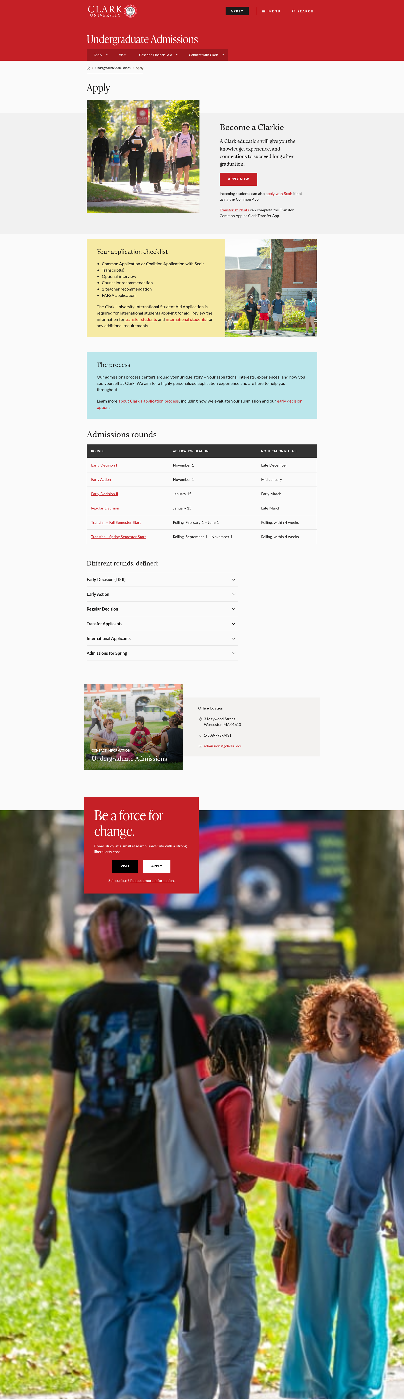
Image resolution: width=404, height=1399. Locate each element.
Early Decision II (104, 493)
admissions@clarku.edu (223, 745)
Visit (125, 866)
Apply (237, 11)
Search (306, 11)
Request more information (152, 880)
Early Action (101, 479)
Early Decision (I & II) (106, 579)
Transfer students (234, 209)
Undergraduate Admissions (142, 39)
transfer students (141, 319)
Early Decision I (104, 465)
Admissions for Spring (107, 653)
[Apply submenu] (107, 55)
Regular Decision (105, 508)
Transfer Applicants (104, 624)
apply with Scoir (279, 193)
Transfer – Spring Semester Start (118, 536)
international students (186, 319)
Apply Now (238, 179)
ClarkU (88, 68)
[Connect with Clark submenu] (223, 55)
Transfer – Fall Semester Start (116, 522)
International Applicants (109, 638)
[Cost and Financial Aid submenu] (177, 55)
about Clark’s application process (148, 401)
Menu (274, 11)
